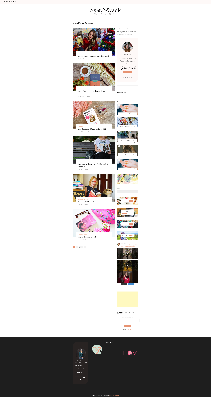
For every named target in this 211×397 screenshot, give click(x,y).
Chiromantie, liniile (127, 113)
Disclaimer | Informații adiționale (114, 395)
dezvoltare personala (89, 88)
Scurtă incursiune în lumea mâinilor (127, 168)
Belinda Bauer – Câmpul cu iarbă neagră (93, 56)
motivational (87, 199)
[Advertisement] (127, 299)
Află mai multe (128, 72)
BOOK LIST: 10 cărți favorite (88, 202)
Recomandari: (123, 1)
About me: (103, 1)
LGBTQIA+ (86, 161)
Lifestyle (109, 1)
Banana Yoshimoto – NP (87, 237)
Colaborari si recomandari (86, 392)
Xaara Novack (100, 395)
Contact (79, 392)
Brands (116, 1)
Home (98, 1)
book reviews (80, 53)
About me (75, 392)
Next (85, 247)
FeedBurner (130, 329)
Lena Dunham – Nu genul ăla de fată (92, 129)
